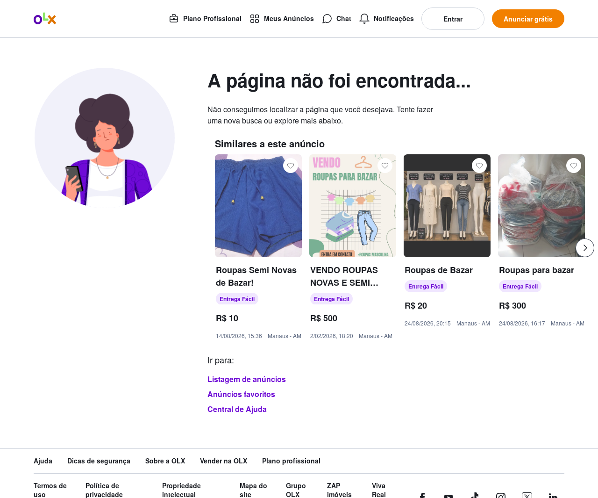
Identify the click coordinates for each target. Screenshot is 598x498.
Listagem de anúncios (246, 379)
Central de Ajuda (237, 409)
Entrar (453, 18)
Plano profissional (291, 460)
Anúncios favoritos (241, 394)
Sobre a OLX (165, 460)
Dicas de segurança (98, 460)
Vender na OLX (223, 460)
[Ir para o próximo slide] (585, 247)
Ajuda (43, 460)
